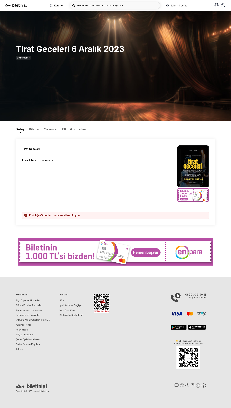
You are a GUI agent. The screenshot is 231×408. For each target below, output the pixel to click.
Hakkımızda (22, 329)
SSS (62, 300)
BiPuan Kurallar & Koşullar (29, 305)
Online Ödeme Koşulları (28, 344)
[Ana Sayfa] (16, 6)
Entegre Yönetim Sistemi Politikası (33, 320)
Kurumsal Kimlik (23, 324)
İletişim (19, 349)
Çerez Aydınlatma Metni (28, 339)
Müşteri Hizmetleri (25, 334)
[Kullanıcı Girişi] (223, 5)
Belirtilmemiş (23, 57)
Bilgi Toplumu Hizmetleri (28, 300)
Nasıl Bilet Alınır (67, 310)
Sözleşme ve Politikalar (28, 315)
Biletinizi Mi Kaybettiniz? (72, 315)
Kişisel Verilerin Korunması (29, 310)
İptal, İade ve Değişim (71, 305)
